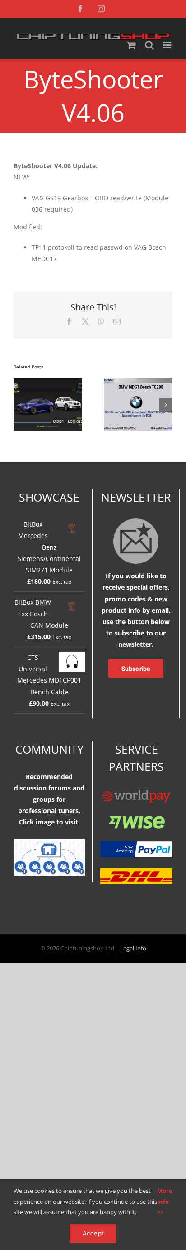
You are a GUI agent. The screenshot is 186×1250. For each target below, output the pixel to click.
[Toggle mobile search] (149, 45)
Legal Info (133, 948)
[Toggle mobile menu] (167, 45)
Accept (93, 1233)
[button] (20, 405)
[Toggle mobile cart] (131, 45)
